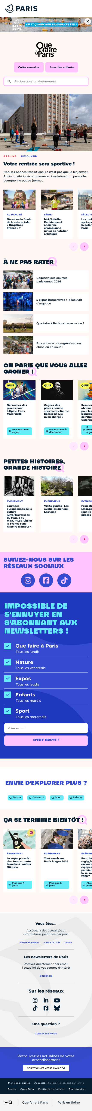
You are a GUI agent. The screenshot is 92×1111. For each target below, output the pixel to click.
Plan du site (77, 1089)
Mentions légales (19, 1083)
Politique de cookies (51, 1089)
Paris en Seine (69, 1102)
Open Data (27, 1089)
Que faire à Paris (35, 1102)
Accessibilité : (59, 1083)
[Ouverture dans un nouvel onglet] (28, 580)
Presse (12, 1089)
